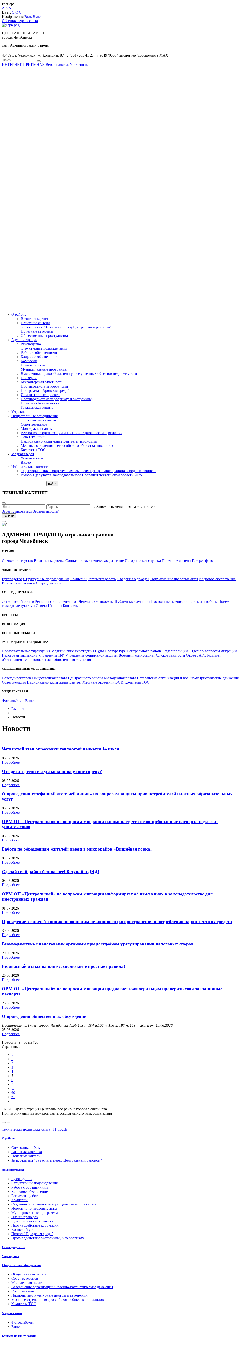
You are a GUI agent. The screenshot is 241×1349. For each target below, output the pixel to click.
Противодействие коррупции (44, 386)
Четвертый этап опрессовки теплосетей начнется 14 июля (60, 748)
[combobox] (19, 60)
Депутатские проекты (96, 601)
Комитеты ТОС (33, 450)
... (12, 1088)
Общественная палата (38, 420)
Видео (26, 462)
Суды (99, 651)
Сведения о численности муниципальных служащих (53, 1204)
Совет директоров (16, 678)
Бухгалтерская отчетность (41, 382)
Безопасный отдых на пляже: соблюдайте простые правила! (63, 966)
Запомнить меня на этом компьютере (126, 507)
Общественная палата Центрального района (67, 678)
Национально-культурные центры (54, 682)
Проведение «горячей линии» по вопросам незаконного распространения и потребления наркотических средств (117, 921)
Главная (17, 709)
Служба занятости (170, 655)
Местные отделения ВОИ (103, 682)
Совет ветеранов (34, 424)
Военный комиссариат (137, 655)
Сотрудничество (49, 583)
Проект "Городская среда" (32, 1234)
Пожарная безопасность (40, 403)
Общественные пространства (44, 336)
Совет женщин (33, 437)
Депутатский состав (18, 601)
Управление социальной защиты (91, 655)
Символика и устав (17, 561)
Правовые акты (33, 365)
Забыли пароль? (46, 511)
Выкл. (38, 17)
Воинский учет (23, 1230)
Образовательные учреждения (26, 651)
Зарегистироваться (17, 511)
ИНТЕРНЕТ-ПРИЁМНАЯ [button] (23, 64)
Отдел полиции (175, 651)
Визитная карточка (36, 319)
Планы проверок (24, 1217)
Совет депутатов (13, 1247)
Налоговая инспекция (19, 655)
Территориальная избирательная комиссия (57, 659)
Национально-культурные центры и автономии (59, 441)
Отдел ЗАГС (196, 655)
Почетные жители (35, 323)
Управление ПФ (51, 655)
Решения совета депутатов (56, 601)
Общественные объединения (34, 416)
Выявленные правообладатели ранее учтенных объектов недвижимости (79, 374)
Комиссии (29, 361)
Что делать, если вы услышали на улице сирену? (52, 771)
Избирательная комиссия (31, 467)
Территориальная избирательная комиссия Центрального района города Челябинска (88, 471)
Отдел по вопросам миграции (213, 651)
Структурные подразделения (44, 348)
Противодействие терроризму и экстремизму (57, 399)
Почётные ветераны (37, 331)
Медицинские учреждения (72, 651)
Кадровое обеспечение (39, 357)
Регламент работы (102, 579)
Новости (55, 606)
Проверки (29, 378)
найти (52, 483)
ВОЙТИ (9, 516)
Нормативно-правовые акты (34, 1208)
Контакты (71, 606)
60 (13, 1093)
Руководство (31, 344)
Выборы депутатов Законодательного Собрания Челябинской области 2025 (81, 475)
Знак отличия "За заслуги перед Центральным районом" (66, 327)
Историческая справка (143, 561)
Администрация (24, 340)
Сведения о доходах (133, 579)
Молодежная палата (37, 429)
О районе (18, 314)
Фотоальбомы (32, 458)
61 (13, 1097)
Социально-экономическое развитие (94, 561)
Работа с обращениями (39, 352)
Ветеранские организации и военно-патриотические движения (71, 433)
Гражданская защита (37, 407)
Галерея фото (202, 561)
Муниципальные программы (44, 369)
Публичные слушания (132, 601)
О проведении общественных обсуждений (44, 1016)
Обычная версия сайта (20, 21)
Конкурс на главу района (19, 1335)
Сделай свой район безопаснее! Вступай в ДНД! (50, 871)
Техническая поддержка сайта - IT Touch (34, 1129)
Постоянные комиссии (169, 601)
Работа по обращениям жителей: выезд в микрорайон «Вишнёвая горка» (77, 849)
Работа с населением (18, 583)
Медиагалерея (22, 454)
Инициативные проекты (40, 395)
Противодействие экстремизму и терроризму (47, 1238)
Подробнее (11, 762)
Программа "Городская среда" (45, 391)
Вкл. (28, 17)
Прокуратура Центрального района (133, 651)
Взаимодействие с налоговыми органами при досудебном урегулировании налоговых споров (97, 943)
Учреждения (21, 412)
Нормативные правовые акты (174, 579)
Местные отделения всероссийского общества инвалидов (67, 445)
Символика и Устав (27, 1148)
